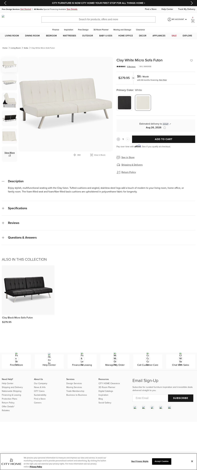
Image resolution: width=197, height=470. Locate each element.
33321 (165, 124)
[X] (152, 407)
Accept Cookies (162, 461)
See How (163, 80)
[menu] (98, 36)
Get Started (25, 9)
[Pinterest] (161, 407)
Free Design (83, 30)
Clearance (140, 30)
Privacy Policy (36, 467)
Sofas (26, 48)
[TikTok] (169, 407)
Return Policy (128, 172)
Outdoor (87, 36)
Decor (142, 36)
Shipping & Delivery (132, 164)
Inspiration (68, 30)
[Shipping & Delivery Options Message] (163, 127)
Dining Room (32, 36)
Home (5, 48)
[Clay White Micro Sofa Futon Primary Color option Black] (125, 103)
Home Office (125, 36)
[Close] (192, 461)
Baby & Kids (105, 36)
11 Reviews (131, 67)
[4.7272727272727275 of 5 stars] (121, 66)
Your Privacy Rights (139, 461)
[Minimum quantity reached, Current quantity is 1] (118, 139)
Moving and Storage (122, 30)
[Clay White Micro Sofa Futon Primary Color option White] (143, 103)
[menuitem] (12, 36)
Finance (55, 30)
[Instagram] (135, 407)
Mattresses (69, 36)
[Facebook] (143, 407)
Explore (187, 36)
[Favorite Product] (191, 61)
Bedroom (51, 36)
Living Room (12, 36)
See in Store (128, 157)
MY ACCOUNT (180, 19)
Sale (174, 36)
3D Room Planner (101, 30)
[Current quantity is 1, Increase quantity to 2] (128, 139)
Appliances (159, 36)
